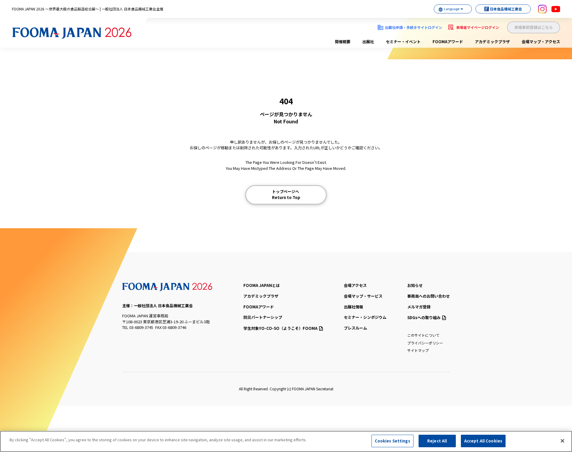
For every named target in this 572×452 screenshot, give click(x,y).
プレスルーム (355, 328)
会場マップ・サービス (363, 296)
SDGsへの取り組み (424, 317)
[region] (286, 441)
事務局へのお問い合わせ (428, 296)
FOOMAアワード (448, 41)
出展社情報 (353, 307)
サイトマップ (418, 350)
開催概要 (342, 41)
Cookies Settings (392, 441)
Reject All (437, 441)
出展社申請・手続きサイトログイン (413, 27)
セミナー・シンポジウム (365, 317)
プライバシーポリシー (425, 342)
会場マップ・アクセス (541, 41)
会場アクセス (355, 285)
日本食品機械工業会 (506, 8)
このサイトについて (423, 335)
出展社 (368, 41)
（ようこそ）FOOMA (280, 328)
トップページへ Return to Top (286, 194)
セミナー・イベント (403, 41)
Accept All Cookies (483, 441)
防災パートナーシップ (262, 317)
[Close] (562, 440)
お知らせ (415, 285)
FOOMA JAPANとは (261, 285)
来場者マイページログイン (477, 27)
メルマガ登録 (418, 307)
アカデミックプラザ (492, 41)
